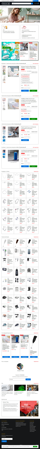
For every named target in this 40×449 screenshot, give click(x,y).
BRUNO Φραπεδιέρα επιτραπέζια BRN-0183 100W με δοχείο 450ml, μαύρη (22, 280)
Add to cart (25, 90)
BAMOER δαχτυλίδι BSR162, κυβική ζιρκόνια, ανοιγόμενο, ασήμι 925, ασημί (9, 202)
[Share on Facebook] (32, 72)
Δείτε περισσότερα (36, 63)
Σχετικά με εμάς (32, 422)
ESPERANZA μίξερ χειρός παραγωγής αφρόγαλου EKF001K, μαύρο (34, 242)
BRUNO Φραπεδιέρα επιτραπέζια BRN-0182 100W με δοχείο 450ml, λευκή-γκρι (34, 280)
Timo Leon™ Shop (23, 71)
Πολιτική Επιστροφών (33, 426)
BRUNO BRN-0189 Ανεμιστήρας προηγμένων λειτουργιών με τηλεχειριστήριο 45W (22, 261)
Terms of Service (32, 431)
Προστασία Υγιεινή (4, 6)
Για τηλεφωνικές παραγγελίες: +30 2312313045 (8, 0)
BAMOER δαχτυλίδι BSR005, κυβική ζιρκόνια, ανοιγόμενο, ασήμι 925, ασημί (34, 193)
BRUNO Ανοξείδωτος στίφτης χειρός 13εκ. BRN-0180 (10, 289)
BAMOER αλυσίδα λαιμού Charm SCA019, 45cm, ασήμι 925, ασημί (10, 176)
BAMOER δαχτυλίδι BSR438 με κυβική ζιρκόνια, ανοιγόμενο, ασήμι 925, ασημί (9, 220)
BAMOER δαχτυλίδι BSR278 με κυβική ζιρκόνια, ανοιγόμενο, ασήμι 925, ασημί (9, 211)
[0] (37, 3)
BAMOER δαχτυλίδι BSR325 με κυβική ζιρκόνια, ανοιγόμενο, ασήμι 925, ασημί (34, 211)
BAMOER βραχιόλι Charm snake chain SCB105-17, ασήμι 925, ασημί (34, 176)
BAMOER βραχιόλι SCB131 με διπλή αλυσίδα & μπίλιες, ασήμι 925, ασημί (9, 192)
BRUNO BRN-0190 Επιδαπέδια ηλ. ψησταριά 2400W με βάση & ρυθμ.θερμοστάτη (10, 261)
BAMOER (8, 182)
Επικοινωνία (31, 423)
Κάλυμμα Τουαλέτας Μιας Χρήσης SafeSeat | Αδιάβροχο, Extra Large (24, 346)
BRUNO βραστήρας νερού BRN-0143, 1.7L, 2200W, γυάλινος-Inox (34, 325)
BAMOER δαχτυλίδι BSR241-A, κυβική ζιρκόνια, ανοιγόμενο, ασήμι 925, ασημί (34, 202)
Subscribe (28, 379)
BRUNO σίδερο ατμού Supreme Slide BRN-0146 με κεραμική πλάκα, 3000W (10, 325)
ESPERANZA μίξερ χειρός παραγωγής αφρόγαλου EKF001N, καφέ (22, 242)
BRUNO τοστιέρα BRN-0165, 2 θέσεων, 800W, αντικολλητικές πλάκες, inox (34, 299)
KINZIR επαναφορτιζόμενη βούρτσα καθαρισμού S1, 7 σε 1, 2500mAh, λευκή (10, 281)
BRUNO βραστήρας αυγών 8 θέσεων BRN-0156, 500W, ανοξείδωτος (9, 316)
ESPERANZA (8, 239)
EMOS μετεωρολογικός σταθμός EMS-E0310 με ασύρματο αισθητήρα (22, 252)
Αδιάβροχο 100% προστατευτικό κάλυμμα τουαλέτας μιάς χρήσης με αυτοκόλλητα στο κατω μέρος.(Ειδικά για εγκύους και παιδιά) (33, 55)
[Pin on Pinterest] (33, 72)
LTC (20, 305)
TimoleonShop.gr (23, 131)
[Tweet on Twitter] (35, 72)
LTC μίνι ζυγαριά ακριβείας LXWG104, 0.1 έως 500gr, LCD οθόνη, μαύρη (22, 307)
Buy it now (33, 90)
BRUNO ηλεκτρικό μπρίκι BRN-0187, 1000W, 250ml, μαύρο (35, 260)
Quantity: (22, 87)
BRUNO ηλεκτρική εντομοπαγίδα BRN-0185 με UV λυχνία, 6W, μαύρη (22, 270)
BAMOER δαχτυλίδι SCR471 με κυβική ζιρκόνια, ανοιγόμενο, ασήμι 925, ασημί (22, 229)
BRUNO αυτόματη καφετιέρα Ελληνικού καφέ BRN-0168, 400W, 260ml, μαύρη (34, 290)
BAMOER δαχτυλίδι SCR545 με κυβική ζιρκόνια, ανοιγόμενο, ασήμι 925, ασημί (34, 229)
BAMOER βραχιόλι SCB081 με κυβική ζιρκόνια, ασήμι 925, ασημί (22, 184)
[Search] (32, 3)
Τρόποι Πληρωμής (32, 428)
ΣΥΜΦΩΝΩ (35, 446)
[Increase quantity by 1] (29, 88)
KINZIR (8, 278)
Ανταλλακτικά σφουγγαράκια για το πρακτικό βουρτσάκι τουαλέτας (14, 346)
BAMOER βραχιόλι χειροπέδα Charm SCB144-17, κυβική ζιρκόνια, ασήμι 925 (22, 192)
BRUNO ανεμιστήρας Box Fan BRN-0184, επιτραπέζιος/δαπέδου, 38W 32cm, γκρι (35, 271)
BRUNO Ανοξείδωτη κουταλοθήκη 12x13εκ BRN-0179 (22, 289)
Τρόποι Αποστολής (32, 427)
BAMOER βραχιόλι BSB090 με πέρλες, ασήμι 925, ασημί (22, 176)
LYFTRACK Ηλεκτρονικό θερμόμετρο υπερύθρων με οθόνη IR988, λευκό (10, 252)
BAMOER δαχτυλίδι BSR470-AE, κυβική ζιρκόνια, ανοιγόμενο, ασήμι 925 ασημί (34, 220)
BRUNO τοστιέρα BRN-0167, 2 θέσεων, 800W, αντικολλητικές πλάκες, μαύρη (10, 299)
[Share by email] (36, 72)
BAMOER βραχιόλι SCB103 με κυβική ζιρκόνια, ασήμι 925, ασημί (34, 184)
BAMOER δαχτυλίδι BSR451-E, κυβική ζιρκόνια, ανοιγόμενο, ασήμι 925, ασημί (22, 220)
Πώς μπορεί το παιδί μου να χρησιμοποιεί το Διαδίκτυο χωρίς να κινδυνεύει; (32, 393)
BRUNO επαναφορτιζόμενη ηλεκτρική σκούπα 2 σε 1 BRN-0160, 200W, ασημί (35, 308)
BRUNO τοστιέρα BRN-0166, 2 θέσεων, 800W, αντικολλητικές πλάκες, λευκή (22, 299)
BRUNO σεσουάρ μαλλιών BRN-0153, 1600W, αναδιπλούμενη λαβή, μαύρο (34, 317)
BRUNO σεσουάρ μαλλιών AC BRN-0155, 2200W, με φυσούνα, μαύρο (22, 316)
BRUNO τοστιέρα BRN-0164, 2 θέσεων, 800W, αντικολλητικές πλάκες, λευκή (10, 308)
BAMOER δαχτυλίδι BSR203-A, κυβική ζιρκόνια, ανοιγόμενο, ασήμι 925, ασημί (22, 202)
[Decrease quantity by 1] (25, 88)
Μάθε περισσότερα (7, 47)
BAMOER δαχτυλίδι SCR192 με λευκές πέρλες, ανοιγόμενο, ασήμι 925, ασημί (10, 228)
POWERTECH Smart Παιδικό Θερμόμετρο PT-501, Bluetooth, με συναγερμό (35, 251)
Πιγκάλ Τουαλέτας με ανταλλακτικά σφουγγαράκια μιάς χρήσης (24, 54)
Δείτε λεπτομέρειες (36, 95)
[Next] (38, 51)
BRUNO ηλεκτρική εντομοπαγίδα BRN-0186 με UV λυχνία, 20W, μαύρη (10, 270)
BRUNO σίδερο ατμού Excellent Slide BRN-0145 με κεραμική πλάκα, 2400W (22, 325)
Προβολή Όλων (36, 171)
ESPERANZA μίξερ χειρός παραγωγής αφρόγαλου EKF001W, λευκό (10, 242)
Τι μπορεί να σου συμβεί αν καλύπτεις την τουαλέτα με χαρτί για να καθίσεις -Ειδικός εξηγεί (7, 393)
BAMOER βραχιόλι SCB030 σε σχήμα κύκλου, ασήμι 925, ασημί (9, 184)
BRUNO (8, 258)
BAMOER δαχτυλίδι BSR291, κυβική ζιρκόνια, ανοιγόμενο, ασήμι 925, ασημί (22, 211)
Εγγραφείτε (36, 0)
